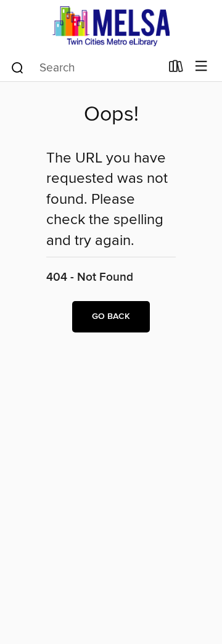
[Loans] (176, 69)
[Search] (17, 67)
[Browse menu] (201, 66)
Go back (111, 316)
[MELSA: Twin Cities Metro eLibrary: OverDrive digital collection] (111, 26)
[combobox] (85, 68)
